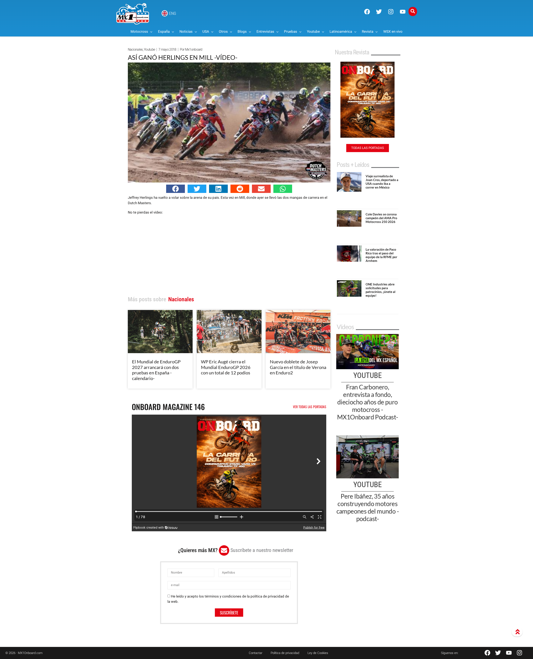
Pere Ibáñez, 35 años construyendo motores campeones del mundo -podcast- (367, 507)
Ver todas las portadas (309, 406)
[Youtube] (402, 12)
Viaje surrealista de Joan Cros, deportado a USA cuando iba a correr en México (382, 181)
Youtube (149, 49)
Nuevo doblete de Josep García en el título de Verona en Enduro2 (298, 367)
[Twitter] (379, 12)
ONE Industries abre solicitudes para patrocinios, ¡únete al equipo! (380, 289)
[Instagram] (391, 12)
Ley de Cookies (318, 653)
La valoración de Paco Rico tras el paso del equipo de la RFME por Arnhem (381, 255)
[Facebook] (367, 12)
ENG (172, 13)
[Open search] (412, 11)
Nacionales (135, 49)
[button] (175, 189)
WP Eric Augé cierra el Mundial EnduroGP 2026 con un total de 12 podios (225, 367)
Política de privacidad (285, 653)
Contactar (255, 653)
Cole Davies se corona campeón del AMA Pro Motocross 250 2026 (381, 218)
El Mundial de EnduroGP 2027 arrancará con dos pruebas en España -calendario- (156, 370)
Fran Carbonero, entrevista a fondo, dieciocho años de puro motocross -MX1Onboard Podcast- (367, 402)
